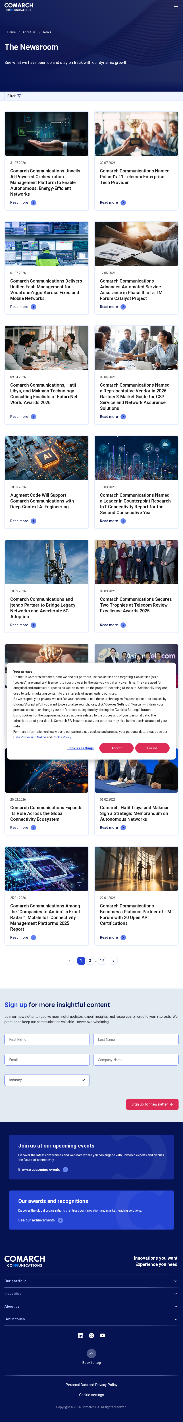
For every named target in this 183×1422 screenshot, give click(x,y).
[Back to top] (91, 1353)
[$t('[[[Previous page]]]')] (70, 961)
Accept (117, 748)
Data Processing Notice (29, 737)
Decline (152, 748)
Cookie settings (91, 1395)
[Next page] (114, 961)
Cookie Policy (62, 737)
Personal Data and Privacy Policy (91, 1385)
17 (102, 960)
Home (11, 32)
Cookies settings (80, 748)
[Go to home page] (18, 7)
